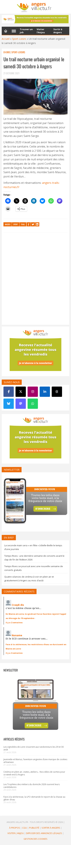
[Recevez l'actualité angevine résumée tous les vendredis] (35, 19)
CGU (24, 827)
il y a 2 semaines (14, 622)
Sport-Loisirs (19, 38)
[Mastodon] (21, 404)
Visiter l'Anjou (15, 833)
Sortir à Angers (51, 827)
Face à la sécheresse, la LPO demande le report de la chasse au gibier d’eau (34, 798)
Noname (17, 635)
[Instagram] (33, 392)
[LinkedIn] (45, 392)
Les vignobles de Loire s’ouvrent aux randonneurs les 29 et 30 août (33, 748)
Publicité (34, 827)
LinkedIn (37, 224)
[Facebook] (8, 392)
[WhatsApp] (33, 404)
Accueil (5, 38)
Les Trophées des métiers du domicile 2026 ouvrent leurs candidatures (31, 786)
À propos (14, 827)
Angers (7, 224)
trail (23, 224)
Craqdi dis (18, 604)
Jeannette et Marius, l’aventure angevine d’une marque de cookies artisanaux (35, 761)
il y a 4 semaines (14, 653)
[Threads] (57, 392)
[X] (21, 392)
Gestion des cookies (35, 838)
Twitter (33, 224)
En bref (6, 52)
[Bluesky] (8, 404)
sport (15, 224)
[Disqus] (35, 279)
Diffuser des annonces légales (44, 833)
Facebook (29, 224)
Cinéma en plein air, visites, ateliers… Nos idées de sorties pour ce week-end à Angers (34, 773)
